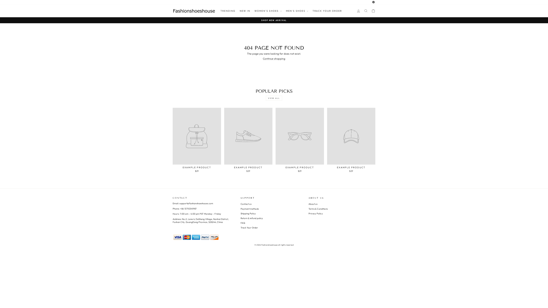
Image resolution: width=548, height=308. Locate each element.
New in (245, 10)
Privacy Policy (316, 213)
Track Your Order (249, 227)
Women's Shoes (267, 10)
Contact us (246, 204)
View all (274, 98)
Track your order (327, 10)
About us (313, 204)
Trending (227, 10)
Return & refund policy (252, 218)
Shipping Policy (248, 213)
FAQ (243, 223)
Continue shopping (274, 58)
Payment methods (250, 208)
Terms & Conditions (318, 208)
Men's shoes (296, 10)
